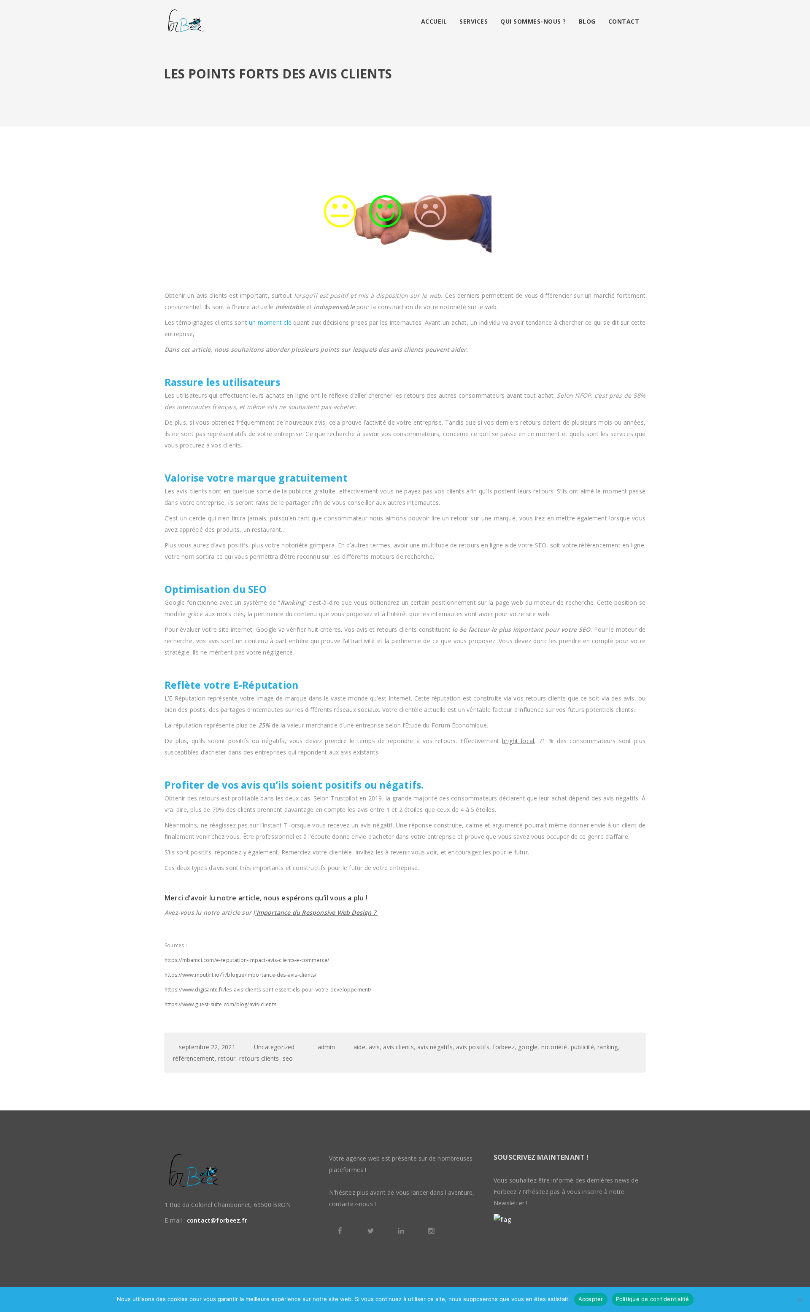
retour (226, 1058)
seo (288, 1058)
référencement (194, 1058)
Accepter (590, 1299)
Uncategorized (274, 1047)
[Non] (799, 1299)
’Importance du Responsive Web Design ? (316, 912)
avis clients (398, 1047)
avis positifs (472, 1047)
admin (326, 1047)
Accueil (434, 21)
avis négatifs (435, 1047)
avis (374, 1047)
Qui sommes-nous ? (533, 21)
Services (473, 21)
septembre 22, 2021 (207, 1047)
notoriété (554, 1047)
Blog (587, 21)
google (527, 1047)
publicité (582, 1047)
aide (359, 1047)
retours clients (259, 1058)
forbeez (503, 1047)
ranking (607, 1047)
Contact (624, 21)
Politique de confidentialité (652, 1299)
